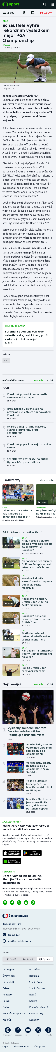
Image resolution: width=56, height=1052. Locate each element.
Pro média (34, 969)
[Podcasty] (24, 12)
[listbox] (28, 959)
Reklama (34, 975)
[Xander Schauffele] (28, 67)
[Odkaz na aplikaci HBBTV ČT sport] (11, 861)
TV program (8, 969)
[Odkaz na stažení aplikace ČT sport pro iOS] (11, 853)
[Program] (32, 12)
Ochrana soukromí (21, 1046)
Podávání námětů (38, 1007)
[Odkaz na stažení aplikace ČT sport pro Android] (32, 853)
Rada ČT (33, 994)
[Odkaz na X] (19, 902)
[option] (11, 959)
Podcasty (7, 994)
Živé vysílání (8, 975)
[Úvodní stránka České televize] (15, 916)
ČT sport (6, 45)
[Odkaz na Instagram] (5, 902)
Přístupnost (39, 1046)
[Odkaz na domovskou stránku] (15, 4)
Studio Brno (35, 982)
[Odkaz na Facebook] (12, 902)
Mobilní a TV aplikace (13, 1013)
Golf (5, 20)
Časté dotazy (36, 1013)
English (5, 1046)
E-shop (6, 1007)
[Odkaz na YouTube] (26, 902)
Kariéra (33, 1000)
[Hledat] (45, 4)
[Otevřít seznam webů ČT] (52, 4)
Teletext (7, 988)
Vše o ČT (6, 1019)
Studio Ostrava (37, 988)
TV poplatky (8, 982)
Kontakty (34, 1019)
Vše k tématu (47, 480)
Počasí (5, 1000)
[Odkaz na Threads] (33, 902)
